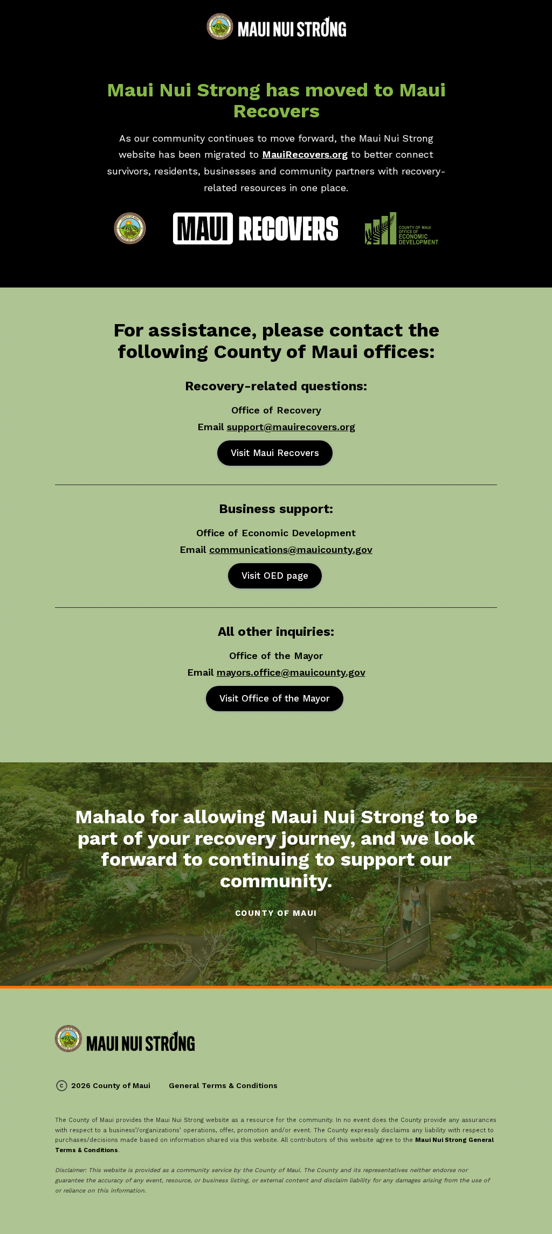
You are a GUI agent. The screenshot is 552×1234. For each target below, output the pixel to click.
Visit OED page (275, 575)
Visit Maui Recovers (275, 452)
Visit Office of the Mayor (274, 698)
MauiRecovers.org (305, 154)
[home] (276, 26)
